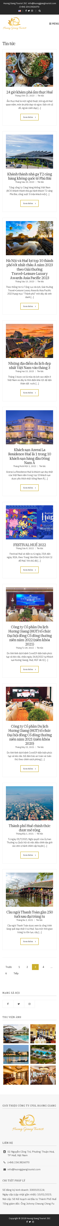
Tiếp (16, 973)
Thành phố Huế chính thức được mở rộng (29, 827)
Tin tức (41, 95)
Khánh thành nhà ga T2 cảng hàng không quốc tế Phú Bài (29, 176)
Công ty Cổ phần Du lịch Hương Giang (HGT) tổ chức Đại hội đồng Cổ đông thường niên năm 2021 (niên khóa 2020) (29, 735)
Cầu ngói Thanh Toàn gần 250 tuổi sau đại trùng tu (29, 914)
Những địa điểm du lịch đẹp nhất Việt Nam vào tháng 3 (29, 365)
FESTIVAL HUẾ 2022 (29, 544)
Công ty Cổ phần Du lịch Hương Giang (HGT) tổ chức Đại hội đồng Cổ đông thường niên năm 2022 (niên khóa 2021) (29, 635)
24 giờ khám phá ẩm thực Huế (29, 92)
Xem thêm (28, 117)
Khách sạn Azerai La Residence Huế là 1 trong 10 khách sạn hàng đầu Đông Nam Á (29, 456)
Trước (8, 967)
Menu (55, 23)
